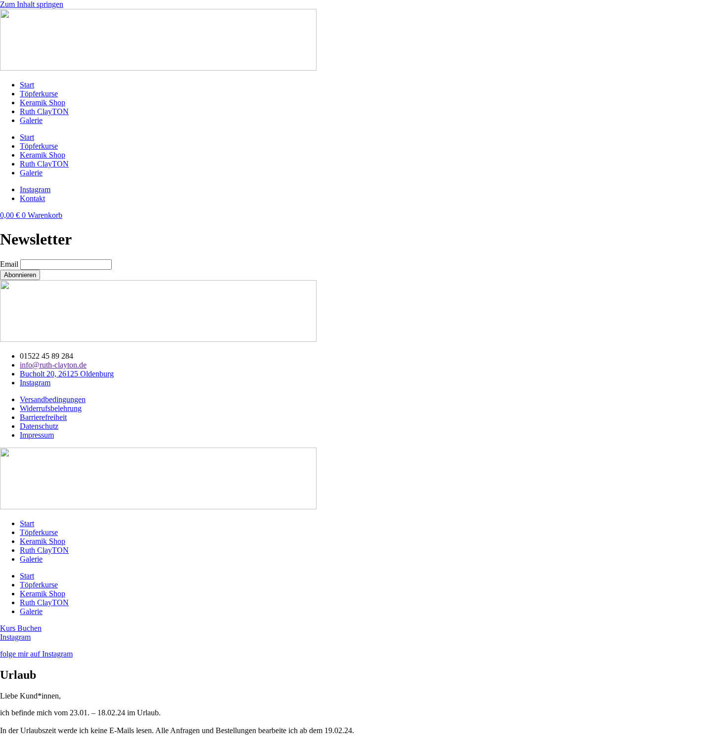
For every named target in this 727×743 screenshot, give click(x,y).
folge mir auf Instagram (36, 654)
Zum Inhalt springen (31, 4)
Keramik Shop (42, 102)
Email (9, 264)
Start (27, 85)
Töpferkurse (39, 93)
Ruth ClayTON (44, 111)
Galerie (31, 120)
